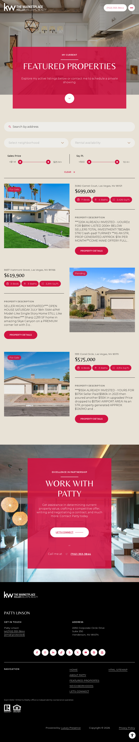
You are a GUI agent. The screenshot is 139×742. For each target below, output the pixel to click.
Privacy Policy (127, 727)
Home (74, 669)
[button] (69, 532)
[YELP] (69, 652)
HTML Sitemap (117, 669)
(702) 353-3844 (115, 7)
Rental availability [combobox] (87, 142)
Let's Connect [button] (79, 691)
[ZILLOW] (102, 652)
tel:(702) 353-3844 (14, 631)
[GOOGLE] (94, 652)
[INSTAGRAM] (45, 652)
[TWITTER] (77, 652)
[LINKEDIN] (53, 652)
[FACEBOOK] (37, 652)
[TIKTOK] (61, 652)
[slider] (20, 162)
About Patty (78, 675)
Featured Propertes (84, 680)
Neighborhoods (81, 685)
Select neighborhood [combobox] (24, 142)
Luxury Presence (71, 727)
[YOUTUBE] (85, 652)
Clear (67, 172)
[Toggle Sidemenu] (131, 7)
